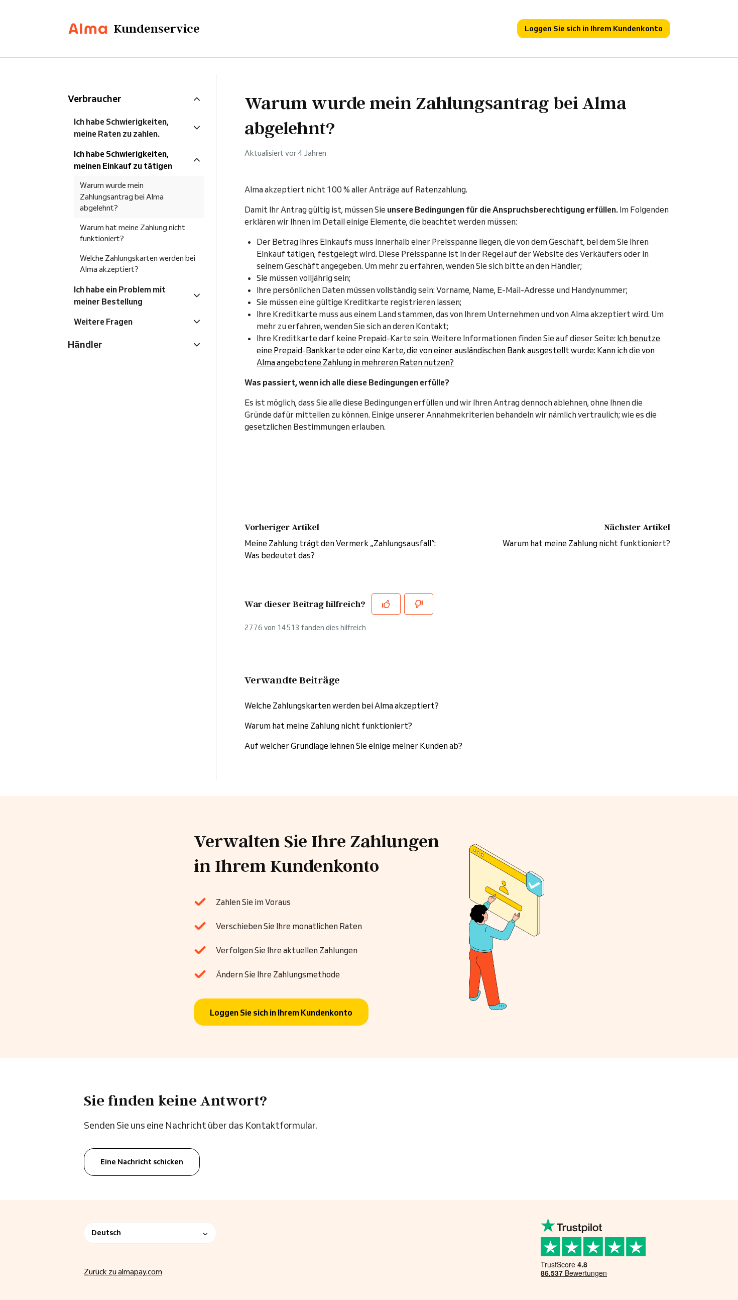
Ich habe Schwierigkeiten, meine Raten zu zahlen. (121, 128)
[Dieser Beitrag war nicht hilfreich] (418, 604)
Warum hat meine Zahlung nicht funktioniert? (586, 543)
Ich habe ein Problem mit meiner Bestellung (120, 295)
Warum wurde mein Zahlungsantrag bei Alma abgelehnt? (122, 196)
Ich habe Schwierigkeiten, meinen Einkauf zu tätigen (123, 160)
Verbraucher (94, 98)
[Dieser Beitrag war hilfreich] (386, 604)
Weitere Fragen (103, 322)
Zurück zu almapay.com (123, 1271)
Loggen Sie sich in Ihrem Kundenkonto (594, 28)
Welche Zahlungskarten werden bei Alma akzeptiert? (341, 706)
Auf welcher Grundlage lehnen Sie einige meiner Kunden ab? (353, 746)
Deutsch (106, 1232)
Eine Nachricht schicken (141, 1161)
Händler (85, 344)
